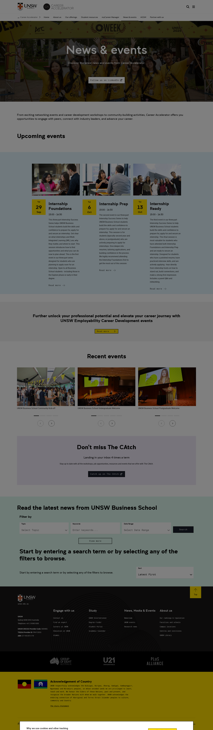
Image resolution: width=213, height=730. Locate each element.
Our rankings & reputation (172, 618)
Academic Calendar (97, 631)
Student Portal (96, 626)
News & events (129, 17)
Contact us (58, 618)
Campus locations (168, 626)
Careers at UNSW (60, 626)
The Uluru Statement (59, 706)
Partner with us (157, 17)
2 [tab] (42, 417)
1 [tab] (36, 417)
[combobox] (44, 530)
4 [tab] (55, 417)
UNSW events (129, 622)
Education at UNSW (61, 631)
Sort (140, 568)
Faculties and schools (170, 622)
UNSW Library (166, 635)
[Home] (27, 7)
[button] (106, 80)
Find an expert (60, 622)
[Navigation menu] (193, 6)
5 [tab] (119, 417)
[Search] (187, 6)
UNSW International (97, 618)
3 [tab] (49, 417)
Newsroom (128, 618)
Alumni (56, 635)
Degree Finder (95, 622)
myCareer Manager (110, 17)
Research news (130, 626)
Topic (23, 524)
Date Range (128, 524)
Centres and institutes (170, 631)
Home (46, 17)
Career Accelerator (29, 17)
